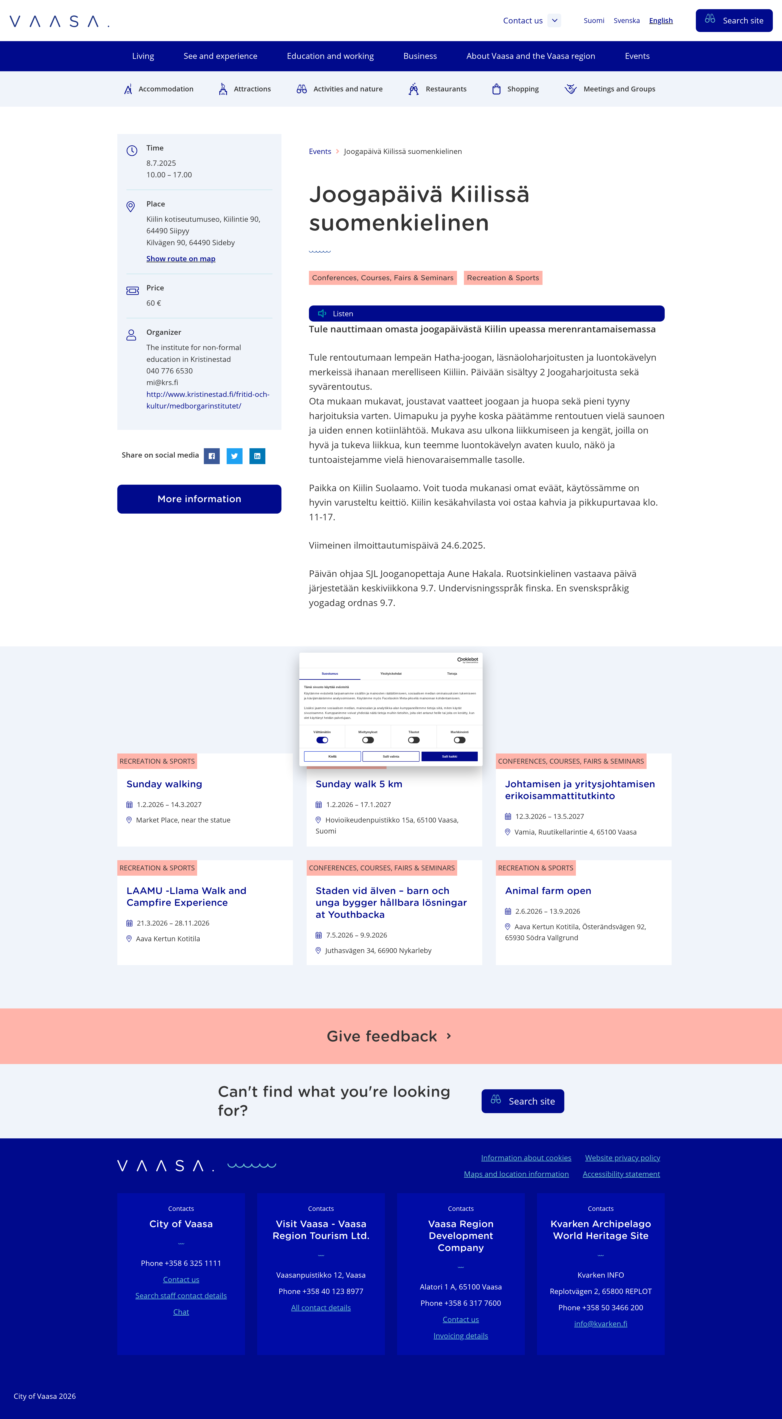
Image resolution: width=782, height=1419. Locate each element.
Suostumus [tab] (330, 673)
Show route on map (180, 259)
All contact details (321, 1307)
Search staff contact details (181, 1295)
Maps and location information (516, 1174)
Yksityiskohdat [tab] (391, 673)
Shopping (523, 88)
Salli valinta (391, 756)
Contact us (523, 20)
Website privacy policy (622, 1158)
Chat (181, 1312)
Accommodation (166, 88)
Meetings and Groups (620, 88)
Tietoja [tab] (452, 673)
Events (320, 151)
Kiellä (332, 756)
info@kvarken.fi (600, 1324)
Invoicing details (461, 1336)
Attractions (252, 88)
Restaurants (446, 88)
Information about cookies (526, 1158)
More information (199, 498)
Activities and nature (348, 88)
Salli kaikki (449, 756)
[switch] (368, 740)
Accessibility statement (621, 1174)
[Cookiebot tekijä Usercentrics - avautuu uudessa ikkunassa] (460, 660)
